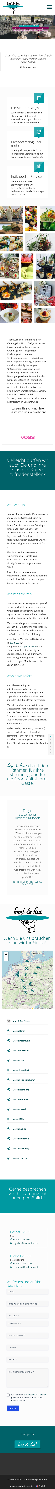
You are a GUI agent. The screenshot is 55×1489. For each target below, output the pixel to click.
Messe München (20, 1138)
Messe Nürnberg (20, 1148)
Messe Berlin (18, 1031)
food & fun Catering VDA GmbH (33, 1479)
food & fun (14, 643)
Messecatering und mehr (26, 143)
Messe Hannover (20, 1099)
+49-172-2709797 (22, 1239)
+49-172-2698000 (22, 1263)
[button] (11, 220)
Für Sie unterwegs (25, 107)
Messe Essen (18, 1060)
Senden (13, 1408)
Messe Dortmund (21, 1040)
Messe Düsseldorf (21, 1050)
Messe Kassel (19, 1109)
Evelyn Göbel (35, 343)
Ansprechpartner (28, 646)
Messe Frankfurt (20, 1070)
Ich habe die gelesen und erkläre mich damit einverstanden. (28, 1397)
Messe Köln (18, 1119)
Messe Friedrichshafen (23, 1080)
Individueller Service (26, 176)
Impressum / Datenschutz (21, 1486)
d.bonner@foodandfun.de (26, 1267)
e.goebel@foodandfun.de (25, 1243)
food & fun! (27, 1444)
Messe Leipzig (19, 1129)
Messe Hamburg (20, 1089)
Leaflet (34, 1008)
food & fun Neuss (21, 1021)
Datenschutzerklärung (35, 1394)
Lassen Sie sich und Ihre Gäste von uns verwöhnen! (28, 410)
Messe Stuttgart (20, 1158)
